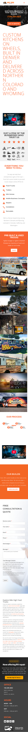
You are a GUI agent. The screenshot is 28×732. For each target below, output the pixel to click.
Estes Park (10, 641)
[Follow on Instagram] (10, 721)
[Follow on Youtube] (5, 721)
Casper (9, 643)
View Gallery (13, 489)
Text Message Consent (9, 560)
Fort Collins (5, 641)
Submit (5, 580)
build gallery (11, 632)
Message (6, 549)
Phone (5, 538)
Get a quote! (14, 23)
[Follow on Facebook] (8, 721)
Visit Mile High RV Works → (14, 677)
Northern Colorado (17, 641)
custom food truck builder (14, 605)
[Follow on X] (13, 721)
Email (5, 532)
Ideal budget (7, 543)
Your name (6, 526)
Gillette (14, 643)
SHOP (14, 250)
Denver (19, 639)
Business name (7, 521)
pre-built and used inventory (17, 614)
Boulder (23, 639)
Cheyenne (5, 643)
